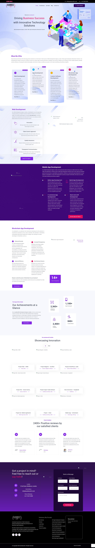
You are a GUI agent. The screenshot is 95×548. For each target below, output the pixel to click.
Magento (47, 368)
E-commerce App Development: (53, 196)
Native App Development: (55, 180)
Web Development (19, 76)
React (25, 414)
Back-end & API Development (74, 196)
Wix (26, 391)
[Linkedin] (10, 1)
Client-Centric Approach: (29, 131)
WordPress (74, 368)
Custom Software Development (56, 77)
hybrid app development (75, 173)
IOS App (74, 414)
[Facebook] (7, 1)
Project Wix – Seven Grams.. (23, 389)
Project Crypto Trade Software (47, 389)
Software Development (16, 523)
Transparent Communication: (29, 149)
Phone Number (61, 485)
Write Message (61, 492)
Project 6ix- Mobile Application (23, 413)
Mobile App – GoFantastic (71, 413)
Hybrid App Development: (76, 180)
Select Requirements (73, 485)
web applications (32, 115)
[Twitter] (8, 1)
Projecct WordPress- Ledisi (71, 366)
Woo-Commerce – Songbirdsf (71, 389)
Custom (43, 368)
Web (24, 368)
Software (51, 368)
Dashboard (45, 391)
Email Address (28, 489)
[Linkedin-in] (19, 535)
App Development (37, 73)
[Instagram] (11, 1)
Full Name (60, 478)
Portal (22, 368)
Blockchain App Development (73, 74)
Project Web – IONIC (23, 366)
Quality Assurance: (29, 140)
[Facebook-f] (13, 535)
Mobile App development (26, 523)
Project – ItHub (47, 413)
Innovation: (29, 122)
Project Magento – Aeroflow (47, 366)
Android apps (70, 414)
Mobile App (21, 414)
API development (58, 174)
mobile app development (63, 171)
